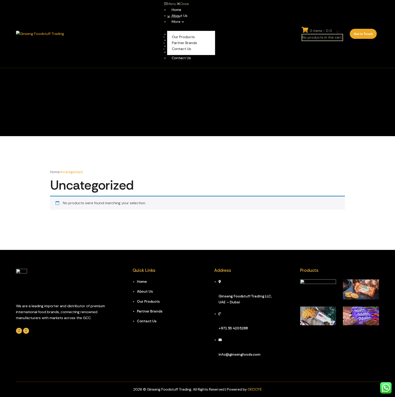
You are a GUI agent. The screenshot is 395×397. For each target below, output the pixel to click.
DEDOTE (255, 389)
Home (54, 172)
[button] (189, 4)
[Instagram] (19, 331)
